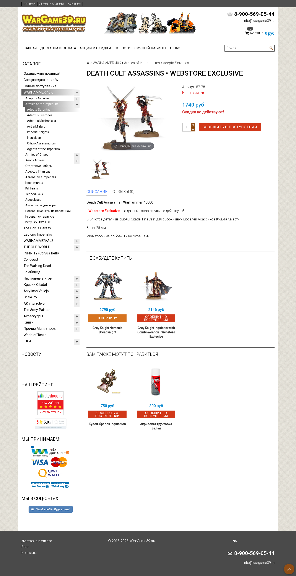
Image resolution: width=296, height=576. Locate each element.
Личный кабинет (51, 3)
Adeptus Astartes (37, 98)
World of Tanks (35, 335)
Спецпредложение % (41, 80)
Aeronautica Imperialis (40, 177)
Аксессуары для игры (40, 205)
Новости (123, 48)
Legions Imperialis (38, 234)
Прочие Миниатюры (40, 329)
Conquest (31, 259)
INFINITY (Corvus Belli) (41, 253)
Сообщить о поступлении (230, 127)
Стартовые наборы (38, 166)
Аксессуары (33, 316)
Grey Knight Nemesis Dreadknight (107, 330)
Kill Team (31, 188)
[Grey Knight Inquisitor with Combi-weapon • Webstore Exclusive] (156, 286)
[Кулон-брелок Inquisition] (107, 382)
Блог (25, 547)
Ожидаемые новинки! (42, 73)
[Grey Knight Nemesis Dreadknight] (107, 286)
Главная (29, 3)
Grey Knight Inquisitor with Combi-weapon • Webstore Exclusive (156, 332)
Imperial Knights (38, 132)
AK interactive (34, 303)
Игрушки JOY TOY (38, 222)
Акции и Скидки (95, 48)
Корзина (74, 3)
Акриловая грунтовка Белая (156, 426)
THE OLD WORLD (37, 247)
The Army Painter (37, 310)
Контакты (29, 553)
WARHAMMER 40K (38, 92)
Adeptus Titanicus (37, 171)
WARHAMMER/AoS (39, 241)
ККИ (27, 341)
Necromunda (34, 182)
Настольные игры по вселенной (48, 211)
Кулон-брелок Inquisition (107, 424)
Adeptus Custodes (39, 115)
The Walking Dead (37, 266)
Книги (28, 322)
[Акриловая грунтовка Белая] (156, 382)
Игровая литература (39, 216)
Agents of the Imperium (43, 149)
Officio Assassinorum (41, 143)
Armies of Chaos (36, 154)
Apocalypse (33, 199)
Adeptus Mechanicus (41, 121)
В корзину (107, 318)
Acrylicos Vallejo (36, 291)
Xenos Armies (35, 160)
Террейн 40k (34, 194)
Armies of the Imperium (41, 104)
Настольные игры (38, 278)
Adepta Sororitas (38, 109)
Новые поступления (40, 86)
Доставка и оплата (58, 48)
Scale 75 (30, 297)
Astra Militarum (37, 126)
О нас (175, 48)
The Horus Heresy (37, 228)
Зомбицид (32, 272)
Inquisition (34, 137)
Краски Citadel (35, 285)
